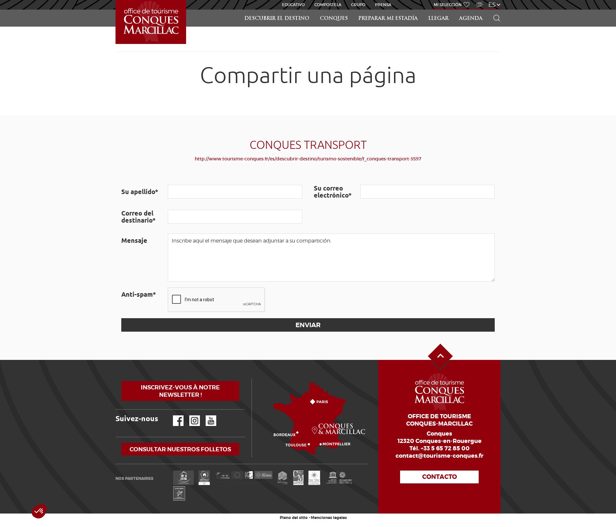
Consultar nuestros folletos (180, 449)
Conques (334, 18)
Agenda (471, 18)
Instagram (190, 415)
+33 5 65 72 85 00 (445, 448)
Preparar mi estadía (388, 18)
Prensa (383, 4)
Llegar (438, 18)
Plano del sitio (294, 517)
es (492, 4)
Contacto (439, 477)
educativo (293, 4)
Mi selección (448, 4)
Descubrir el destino (276, 18)
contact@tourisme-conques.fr (439, 456)
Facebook (174, 415)
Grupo (358, 4)
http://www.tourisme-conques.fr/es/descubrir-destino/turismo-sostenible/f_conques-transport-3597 (308, 159)
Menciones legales (329, 517)
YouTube (207, 415)
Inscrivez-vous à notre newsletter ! (180, 391)
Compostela (327, 4)
